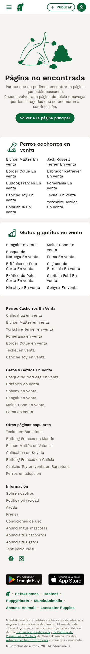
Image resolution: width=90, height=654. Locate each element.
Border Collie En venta (21, 173)
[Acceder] (81, 7)
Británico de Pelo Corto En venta (21, 266)
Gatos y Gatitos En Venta (29, 370)
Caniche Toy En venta (20, 197)
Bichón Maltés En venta (22, 162)
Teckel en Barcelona (24, 432)
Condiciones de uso (24, 521)
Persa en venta (19, 412)
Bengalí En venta (21, 245)
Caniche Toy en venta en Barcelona (38, 466)
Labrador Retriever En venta (64, 173)
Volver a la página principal (45, 118)
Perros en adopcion (23, 473)
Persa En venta (60, 257)
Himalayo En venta (23, 287)
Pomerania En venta (59, 185)
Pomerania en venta (24, 336)
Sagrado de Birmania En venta (63, 266)
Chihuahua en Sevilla (25, 452)
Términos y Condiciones (33, 632)
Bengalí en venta (21, 398)
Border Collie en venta (26, 343)
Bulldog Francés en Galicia (30, 459)
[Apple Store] (66, 579)
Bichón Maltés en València (30, 445)
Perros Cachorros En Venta (31, 308)
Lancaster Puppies (57, 608)
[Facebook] (11, 559)
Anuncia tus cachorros (26, 535)
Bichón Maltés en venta (27, 322)
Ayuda (11, 507)
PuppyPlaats (17, 601)
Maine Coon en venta (25, 405)
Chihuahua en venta (24, 315)
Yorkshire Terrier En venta (62, 204)
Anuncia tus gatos (22, 542)
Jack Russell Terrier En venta (61, 162)
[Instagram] (21, 559)
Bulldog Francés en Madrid (30, 438)
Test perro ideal (20, 549)
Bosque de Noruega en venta (32, 377)
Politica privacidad (22, 500)
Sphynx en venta (21, 391)
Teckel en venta (20, 350)
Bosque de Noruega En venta (22, 254)
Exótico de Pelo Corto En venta (20, 278)
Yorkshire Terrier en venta (29, 329)
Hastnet (51, 594)
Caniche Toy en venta (25, 357)
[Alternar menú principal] (9, 7)
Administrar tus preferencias (27, 640)
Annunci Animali (21, 608)
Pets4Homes (26, 594)
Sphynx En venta (62, 287)
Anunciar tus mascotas (26, 528)
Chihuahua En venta (18, 209)
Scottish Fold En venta (62, 278)
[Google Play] (24, 579)
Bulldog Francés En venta (23, 185)
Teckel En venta (61, 195)
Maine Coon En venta (60, 247)
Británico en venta (22, 384)
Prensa (12, 514)
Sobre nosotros (20, 493)
